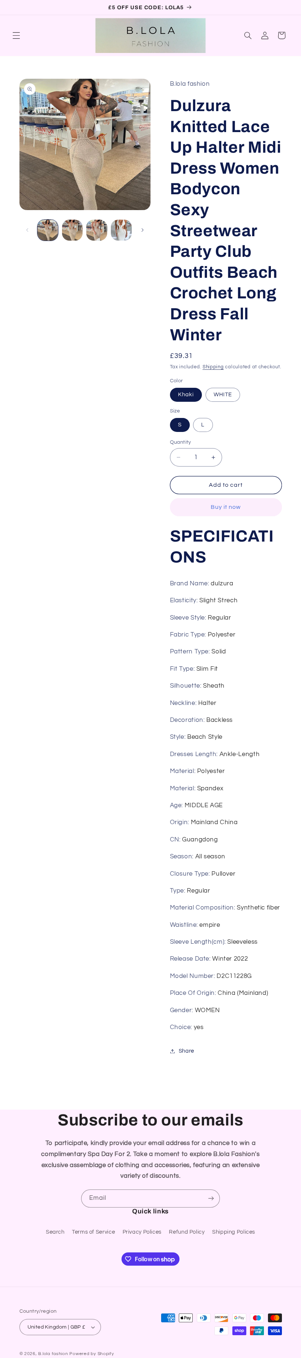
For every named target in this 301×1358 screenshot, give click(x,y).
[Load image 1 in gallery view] (47, 230)
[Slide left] (27, 230)
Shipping (213, 367)
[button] (16, 35)
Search (55, 1232)
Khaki (186, 394)
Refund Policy (186, 1232)
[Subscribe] (211, 1198)
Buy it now (226, 507)
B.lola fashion (53, 1354)
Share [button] (186, 1051)
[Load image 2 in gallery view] (72, 230)
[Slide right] (142, 230)
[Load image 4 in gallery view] (121, 230)
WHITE (223, 394)
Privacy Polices (142, 1232)
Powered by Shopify (91, 1354)
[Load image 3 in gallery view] (96, 230)
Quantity (180, 442)
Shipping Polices (233, 1232)
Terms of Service (93, 1232)
